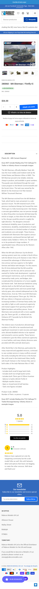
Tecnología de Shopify (30, 566)
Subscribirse (30, 499)
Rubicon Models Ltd (8, 80)
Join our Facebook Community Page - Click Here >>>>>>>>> (19, 6)
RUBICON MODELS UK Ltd (15, 566)
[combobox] (19, 19)
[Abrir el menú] (35, 13)
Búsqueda (32, 20)
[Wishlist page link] (18, 13)
